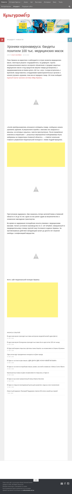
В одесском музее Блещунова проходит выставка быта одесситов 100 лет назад (33, 342)
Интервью (47, 2)
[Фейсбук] (65, 483)
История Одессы (14, 2)
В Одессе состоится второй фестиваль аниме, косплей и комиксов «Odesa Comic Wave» (36, 366)
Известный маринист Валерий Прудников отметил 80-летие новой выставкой (32, 391)
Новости (4, 2)
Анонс (26, 2)
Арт (31, 2)
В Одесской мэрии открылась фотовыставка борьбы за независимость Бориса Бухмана (35, 348)
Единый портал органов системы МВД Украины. (24, 78)
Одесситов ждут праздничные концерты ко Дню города (25, 354)
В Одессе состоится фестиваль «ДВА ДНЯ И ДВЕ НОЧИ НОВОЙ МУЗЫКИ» (32, 360)
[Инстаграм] (68, 483)
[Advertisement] (36, 155)
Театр (60, 2)
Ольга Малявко (16, 55)
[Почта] (62, 483)
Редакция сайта (27, 6)
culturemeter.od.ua (28, 490)
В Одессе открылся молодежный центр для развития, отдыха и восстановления (33, 385)
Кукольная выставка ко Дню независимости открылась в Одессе (28, 373)
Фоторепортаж (6, 6)
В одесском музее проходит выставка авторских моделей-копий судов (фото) (32, 336)
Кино (54, 2)
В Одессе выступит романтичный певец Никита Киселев (25, 379)
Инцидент (16, 6)
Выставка (38, 2)
